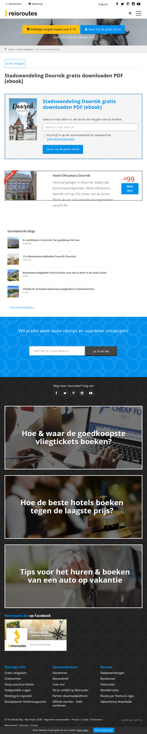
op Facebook (28, 615)
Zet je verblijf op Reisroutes (70, 690)
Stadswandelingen (112, 673)
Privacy (75, 719)
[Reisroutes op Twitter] (122, 4)
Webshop (37, 4)
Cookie (84, 719)
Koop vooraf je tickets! (19, 684)
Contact (34, 725)
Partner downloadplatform (70, 696)
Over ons (58, 684)
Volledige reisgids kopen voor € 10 (53, 29)
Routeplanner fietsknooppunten (26, 701)
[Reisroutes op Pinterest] (127, 4)
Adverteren (14, 4)
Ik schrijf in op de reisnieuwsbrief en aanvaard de (79, 137)
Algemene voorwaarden (57, 719)
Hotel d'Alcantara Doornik (71, 175)
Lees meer (82, 730)
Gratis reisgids (15, 63)
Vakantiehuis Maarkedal (116, 701)
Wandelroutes (109, 690)
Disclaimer (96, 719)
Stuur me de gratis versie (104, 29)
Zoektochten (13, 678)
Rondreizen (107, 678)
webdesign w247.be (131, 720)
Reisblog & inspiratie (18, 696)
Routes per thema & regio (117, 696)
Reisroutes (21, 13)
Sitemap (23, 725)
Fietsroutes (107, 684)
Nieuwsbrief (60, 678)
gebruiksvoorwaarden (61, 139)
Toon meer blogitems (21, 307)
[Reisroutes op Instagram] (133, 4)
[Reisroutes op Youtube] (138, 4)
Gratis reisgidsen (25, 49)
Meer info (130, 188)
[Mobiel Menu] (138, 14)
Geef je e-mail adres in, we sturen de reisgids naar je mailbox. (82, 119)
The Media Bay (15, 719)
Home (11, 49)
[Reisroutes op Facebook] (117, 4)
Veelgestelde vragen (18, 690)
